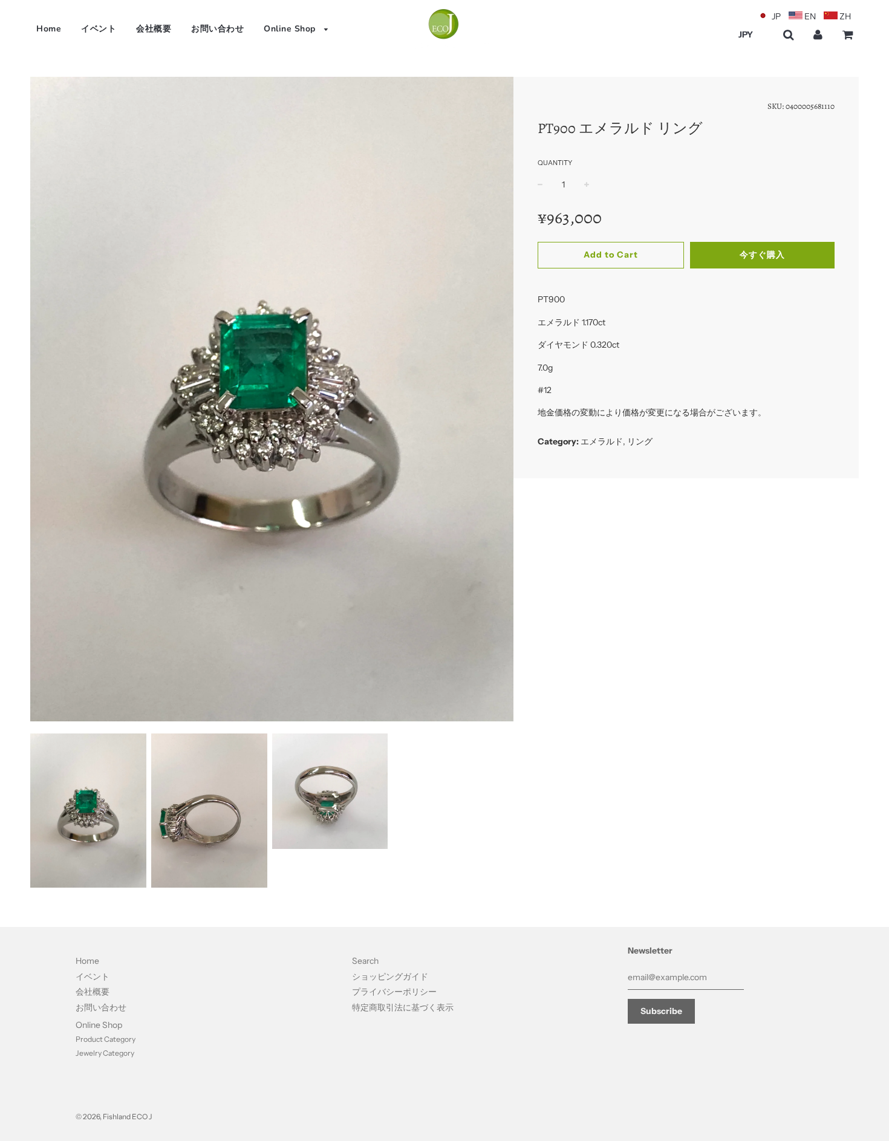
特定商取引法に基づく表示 (403, 1007)
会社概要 (153, 28)
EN (810, 16)
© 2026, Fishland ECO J (114, 1116)
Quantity (555, 162)
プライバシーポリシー (394, 991)
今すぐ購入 (762, 254)
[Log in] (817, 35)
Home (48, 28)
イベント (98, 28)
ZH (845, 16)
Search (365, 960)
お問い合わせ (217, 28)
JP (776, 16)
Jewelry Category (105, 1053)
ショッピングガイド (390, 976)
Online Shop (291, 28)
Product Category (105, 1039)
